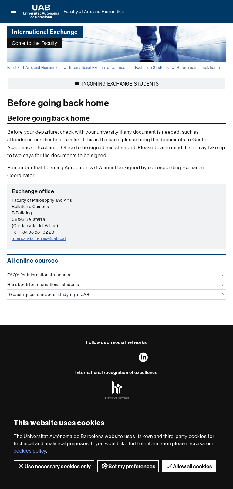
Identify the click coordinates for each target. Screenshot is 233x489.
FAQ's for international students (38, 275)
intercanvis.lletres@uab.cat (39, 238)
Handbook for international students (43, 284)
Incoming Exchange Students (143, 67)
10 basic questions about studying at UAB (48, 294)
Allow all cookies (192, 466)
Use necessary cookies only (58, 466)
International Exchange (89, 67)
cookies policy (30, 451)
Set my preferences (131, 466)
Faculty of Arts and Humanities (94, 11)
